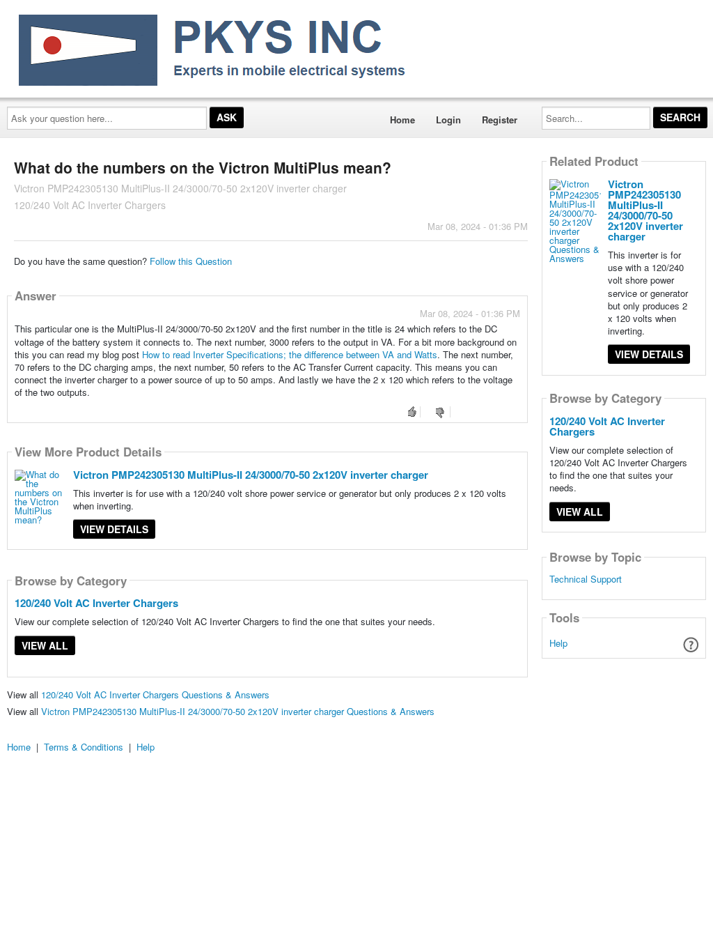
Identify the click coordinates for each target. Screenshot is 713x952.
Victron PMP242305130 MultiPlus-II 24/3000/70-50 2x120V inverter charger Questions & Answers (237, 711)
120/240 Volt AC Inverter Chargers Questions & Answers (155, 694)
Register (499, 119)
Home (402, 119)
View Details (114, 529)
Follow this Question (191, 261)
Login (448, 119)
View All (45, 645)
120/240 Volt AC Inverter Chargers (96, 603)
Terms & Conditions (83, 746)
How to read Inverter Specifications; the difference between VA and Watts (289, 354)
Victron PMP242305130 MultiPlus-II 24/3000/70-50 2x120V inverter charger (250, 474)
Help (558, 643)
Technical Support (585, 579)
